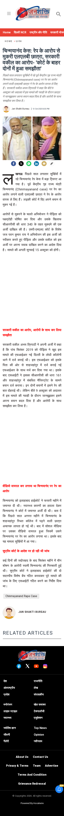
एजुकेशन (38, 717)
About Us (22, 757)
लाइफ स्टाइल (10, 711)
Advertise (51, 765)
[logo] (33, 14)
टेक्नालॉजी (39, 711)
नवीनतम (38, 741)
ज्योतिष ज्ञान (10, 728)
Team (37, 765)
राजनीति (38, 681)
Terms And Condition (32, 774)
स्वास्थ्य (7, 717)
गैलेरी (6, 741)
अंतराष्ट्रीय (9, 687)
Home (9, 41)
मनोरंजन (8, 704)
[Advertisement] (32, 295)
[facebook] (13, 163)
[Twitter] (21, 163)
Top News (40, 728)
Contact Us (40, 757)
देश (5, 681)
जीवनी (7, 734)
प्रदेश (19, 41)
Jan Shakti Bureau (32, 611)
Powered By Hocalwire (32, 803)
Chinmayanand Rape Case (21, 596)
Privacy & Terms (17, 765)
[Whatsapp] (28, 163)
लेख (36, 687)
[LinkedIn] (36, 163)
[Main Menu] (9, 14)
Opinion (39, 734)
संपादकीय (39, 694)
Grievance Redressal (32, 783)
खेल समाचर (40, 704)
